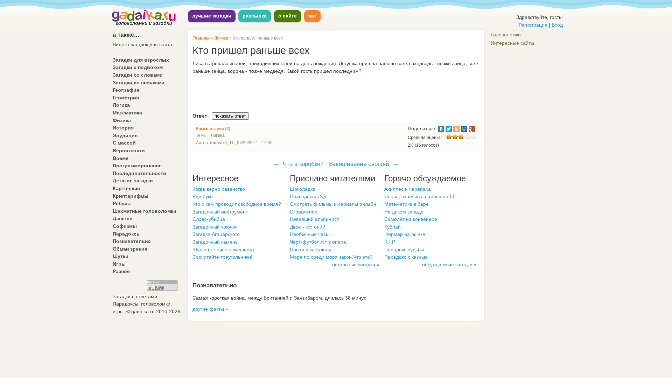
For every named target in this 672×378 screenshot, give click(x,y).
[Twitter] (449, 129)
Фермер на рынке (404, 234)
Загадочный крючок (214, 227)
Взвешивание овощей (364, 163)
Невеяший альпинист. (315, 219)
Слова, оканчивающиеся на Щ (419, 196)
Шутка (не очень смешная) (223, 249)
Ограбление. (304, 212)
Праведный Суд (308, 196)
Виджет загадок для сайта (142, 44)
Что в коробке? (298, 163)
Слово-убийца (208, 219)
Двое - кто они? (307, 227)
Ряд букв (202, 196)
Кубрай (392, 227)
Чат (312, 16)
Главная (201, 38)
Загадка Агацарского (216, 234)
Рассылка (255, 16)
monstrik (219, 142)
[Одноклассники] (456, 129)
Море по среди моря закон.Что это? (331, 257)
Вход (557, 25)
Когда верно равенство (218, 189)
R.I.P (389, 242)
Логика (221, 38)
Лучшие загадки (211, 16)
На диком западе (404, 212)
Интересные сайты (512, 43)
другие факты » (210, 309)
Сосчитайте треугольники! (222, 257)
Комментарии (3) (213, 128)
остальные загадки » (355, 264)
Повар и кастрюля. (311, 249)
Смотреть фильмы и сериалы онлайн (333, 204)
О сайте (287, 16)
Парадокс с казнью (406, 257)
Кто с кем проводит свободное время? (236, 204)
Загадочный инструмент (220, 212)
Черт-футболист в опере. (319, 242)
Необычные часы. (310, 234)
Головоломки (506, 34)
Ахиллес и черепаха (407, 189)
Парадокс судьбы (404, 249)
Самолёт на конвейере (410, 219)
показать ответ (230, 116)
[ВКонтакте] (441, 129)
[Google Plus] (472, 129)
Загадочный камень (215, 242)
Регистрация (533, 25)
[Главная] (144, 24)
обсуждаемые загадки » (449, 264)
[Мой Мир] (464, 129)
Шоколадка (302, 189)
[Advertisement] (336, 94)
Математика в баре (406, 204)
